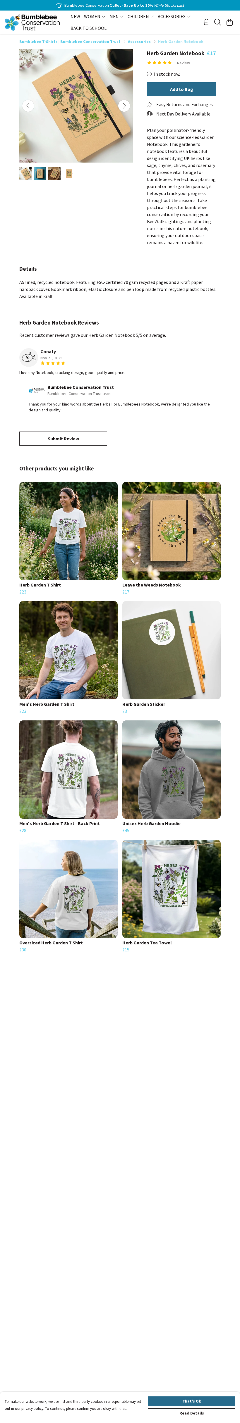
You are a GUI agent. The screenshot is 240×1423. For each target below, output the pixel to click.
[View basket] (229, 22)
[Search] (218, 22)
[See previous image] (28, 106)
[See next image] (124, 106)
